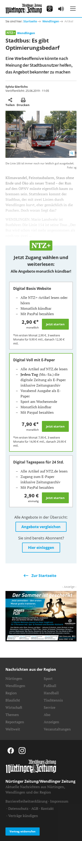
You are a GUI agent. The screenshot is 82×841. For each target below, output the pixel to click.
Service (49, 707)
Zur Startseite (43, 575)
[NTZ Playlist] (61, 8)
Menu (73, 8)
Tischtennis (53, 700)
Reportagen (14, 721)
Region (11, 692)
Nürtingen (13, 678)
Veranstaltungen (57, 729)
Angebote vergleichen (41, 526)
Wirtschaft (13, 707)
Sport (48, 678)
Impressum (59, 801)
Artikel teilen (10, 100)
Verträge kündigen (23, 815)
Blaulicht (12, 700)
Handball (51, 692)
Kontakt (47, 808)
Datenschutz (18, 808)
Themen (12, 714)
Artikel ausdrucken (23, 100)
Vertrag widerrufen (23, 831)
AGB (34, 808)
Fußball (50, 685)
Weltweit (12, 729)
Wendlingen (50, 21)
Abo (47, 714)
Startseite (30, 21)
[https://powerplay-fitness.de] (41, 615)
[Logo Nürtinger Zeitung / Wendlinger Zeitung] (23, 9)
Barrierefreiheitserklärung (26, 801)
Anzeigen (51, 721)
